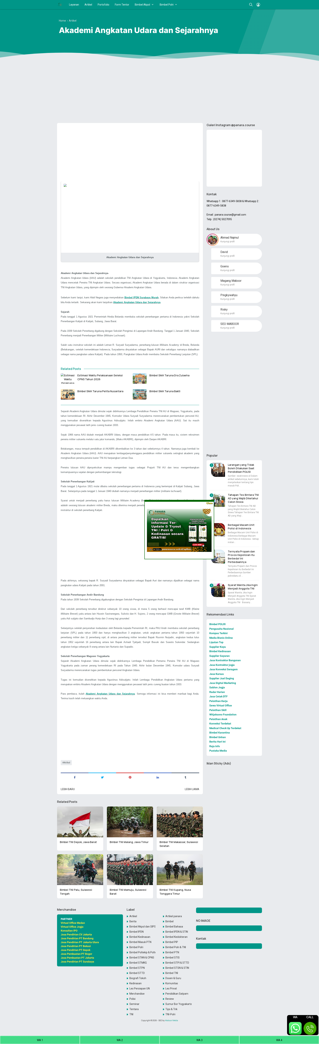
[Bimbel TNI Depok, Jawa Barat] (80, 822)
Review (169, 998)
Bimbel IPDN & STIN (176, 931)
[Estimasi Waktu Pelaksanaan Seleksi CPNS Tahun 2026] (68, 378)
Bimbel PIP (171, 942)
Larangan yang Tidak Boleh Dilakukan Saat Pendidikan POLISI (241, 468)
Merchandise (137, 993)
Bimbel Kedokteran (176, 936)
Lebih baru (68, 789)
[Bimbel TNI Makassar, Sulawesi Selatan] (180, 822)
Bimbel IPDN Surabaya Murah (141, 297)
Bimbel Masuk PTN (140, 942)
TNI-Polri (170, 1014)
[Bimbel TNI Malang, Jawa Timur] (130, 822)
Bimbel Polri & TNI (175, 947)
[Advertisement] (159, 91)
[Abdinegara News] (60, 4)
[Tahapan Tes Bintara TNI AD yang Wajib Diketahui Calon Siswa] (218, 500)
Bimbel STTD (137, 973)
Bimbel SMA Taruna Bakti (164, 391)
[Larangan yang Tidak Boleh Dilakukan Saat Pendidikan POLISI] (218, 470)
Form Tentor (122, 4)
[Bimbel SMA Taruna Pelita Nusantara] (68, 394)
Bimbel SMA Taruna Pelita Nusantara (100, 391)
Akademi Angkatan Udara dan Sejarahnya (136, 302)
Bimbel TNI (171, 973)
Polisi (132, 998)
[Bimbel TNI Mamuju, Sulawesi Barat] (130, 869)
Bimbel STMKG (138, 962)
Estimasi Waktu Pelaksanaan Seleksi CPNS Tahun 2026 (100, 377)
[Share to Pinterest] (130, 777)
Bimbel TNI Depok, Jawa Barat (78, 842)
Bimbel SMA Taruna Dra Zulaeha (169, 375)
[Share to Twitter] (102, 777)
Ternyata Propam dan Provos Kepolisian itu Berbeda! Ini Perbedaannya (241, 557)
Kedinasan (135, 983)
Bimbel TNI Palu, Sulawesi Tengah (76, 891)
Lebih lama (192, 789)
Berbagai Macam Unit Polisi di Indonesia (241, 526)
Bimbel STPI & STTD (177, 962)
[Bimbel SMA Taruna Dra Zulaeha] (140, 378)
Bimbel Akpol (142, 4)
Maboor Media (171, 1020)
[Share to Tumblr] (185, 777)
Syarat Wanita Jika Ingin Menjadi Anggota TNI (243, 586)
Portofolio (103, 4)
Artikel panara (173, 916)
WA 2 (120, 1040)
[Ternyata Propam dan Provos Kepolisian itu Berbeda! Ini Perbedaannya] (218, 556)
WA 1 (40, 1040)
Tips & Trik (171, 1009)
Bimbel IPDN (136, 931)
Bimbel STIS (172, 957)
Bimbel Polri (167, 4)
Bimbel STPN (137, 967)
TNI (131, 1014)
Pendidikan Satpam (176, 993)
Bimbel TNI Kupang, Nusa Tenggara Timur (175, 891)
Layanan (74, 4)
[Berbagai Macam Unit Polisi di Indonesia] (218, 530)
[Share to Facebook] (74, 777)
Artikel (88, 4)
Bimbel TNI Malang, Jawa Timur (129, 842)
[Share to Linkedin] (157, 777)
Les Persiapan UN (139, 988)
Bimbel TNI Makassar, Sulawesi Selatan (179, 844)
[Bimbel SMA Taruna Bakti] (140, 394)
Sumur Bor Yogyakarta (178, 1004)
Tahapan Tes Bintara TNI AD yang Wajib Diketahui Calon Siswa (243, 498)
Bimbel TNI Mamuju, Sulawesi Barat (128, 891)
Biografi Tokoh (137, 978)
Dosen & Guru (173, 978)
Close (209, 503)
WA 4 (279, 1040)
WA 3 (199, 1040)
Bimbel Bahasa (174, 926)
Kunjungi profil (227, 241)
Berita (132, 921)
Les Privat (171, 988)
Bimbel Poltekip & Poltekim (142, 952)
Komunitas (171, 983)
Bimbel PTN (172, 952)
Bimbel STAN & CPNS (141, 957)
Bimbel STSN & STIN (177, 967)
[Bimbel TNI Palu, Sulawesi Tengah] (80, 869)
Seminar (134, 1004)
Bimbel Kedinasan (139, 936)
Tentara (134, 1009)
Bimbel (169, 921)
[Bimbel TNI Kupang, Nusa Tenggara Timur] (180, 869)
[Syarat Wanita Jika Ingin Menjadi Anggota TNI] (218, 590)
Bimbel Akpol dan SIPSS (142, 926)
